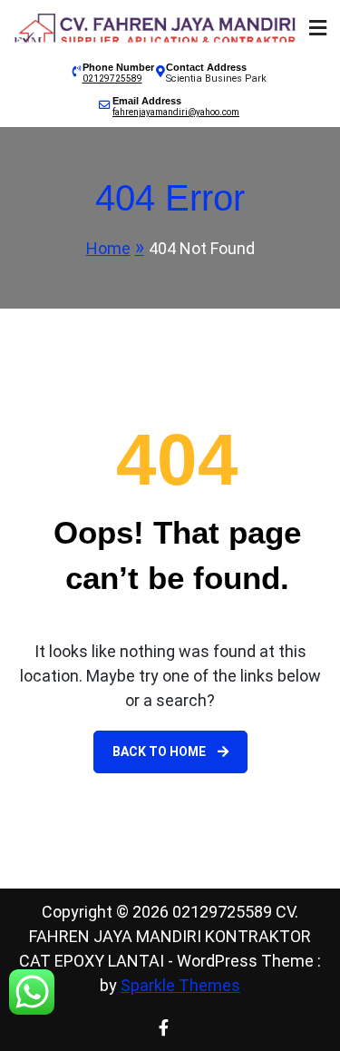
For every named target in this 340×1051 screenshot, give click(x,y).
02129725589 (112, 78)
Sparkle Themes (180, 985)
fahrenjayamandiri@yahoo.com (175, 112)
